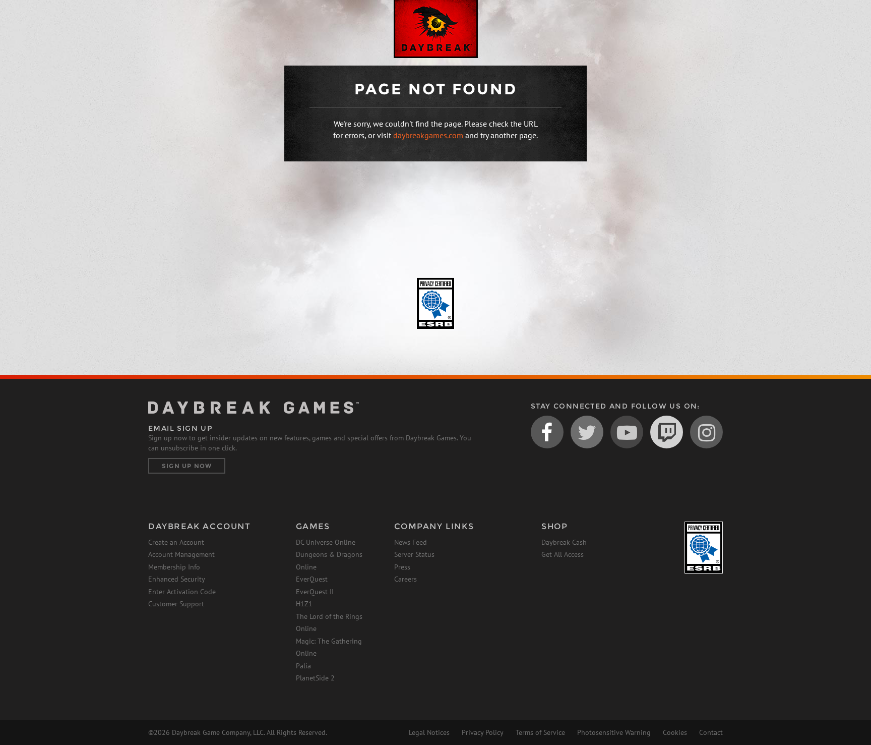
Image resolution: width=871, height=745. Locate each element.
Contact (711, 732)
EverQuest (312, 579)
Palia (303, 665)
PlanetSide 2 (315, 677)
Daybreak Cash (564, 542)
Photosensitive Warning (614, 732)
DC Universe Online (325, 542)
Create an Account (176, 542)
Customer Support (176, 603)
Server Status (414, 554)
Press (402, 566)
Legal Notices (429, 732)
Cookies (675, 732)
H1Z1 (304, 603)
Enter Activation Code (182, 591)
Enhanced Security (176, 579)
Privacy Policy (483, 732)
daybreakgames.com (428, 135)
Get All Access (562, 554)
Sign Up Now (187, 466)
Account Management (181, 554)
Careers (405, 579)
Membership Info (174, 566)
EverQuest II (315, 591)
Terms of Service (540, 732)
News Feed (410, 542)
